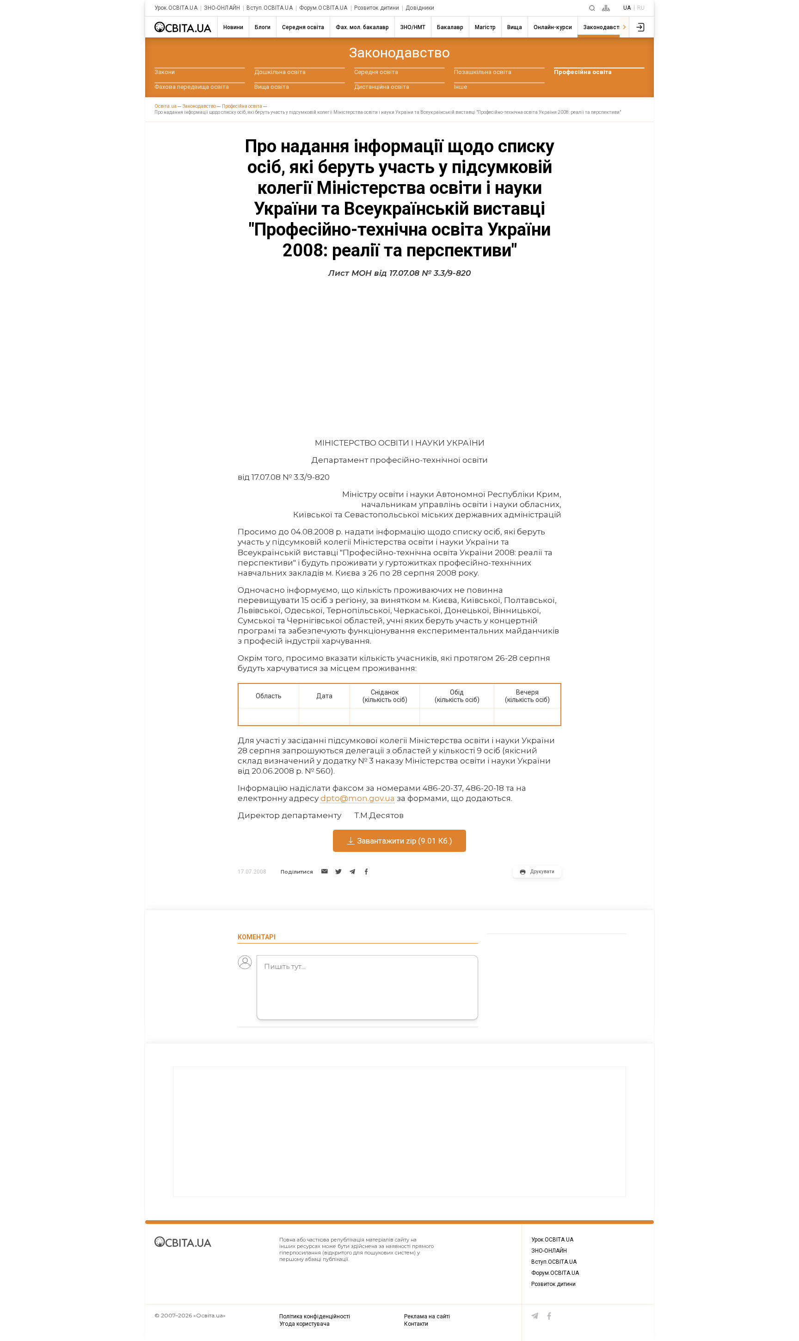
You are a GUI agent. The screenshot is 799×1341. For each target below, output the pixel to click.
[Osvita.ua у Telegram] (535, 1316)
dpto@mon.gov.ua (357, 798)
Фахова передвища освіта (191, 86)
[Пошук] (592, 8)
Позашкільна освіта (482, 71)
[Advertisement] (399, 354)
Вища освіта (271, 86)
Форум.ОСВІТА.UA (323, 8)
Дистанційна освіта (381, 86)
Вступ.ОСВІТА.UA (269, 8)
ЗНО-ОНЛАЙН (222, 8)
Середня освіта (376, 71)
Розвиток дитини (377, 8)
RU (641, 8)
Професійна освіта (583, 71)
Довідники (420, 8)
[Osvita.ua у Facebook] (549, 1316)
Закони (164, 71)
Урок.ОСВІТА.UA (175, 8)
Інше (460, 86)
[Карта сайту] (606, 8)
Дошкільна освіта (280, 71)
